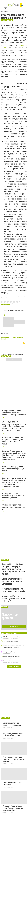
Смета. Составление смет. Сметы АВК (12, 784)
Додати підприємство (14, 666)
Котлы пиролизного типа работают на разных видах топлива (13, 759)
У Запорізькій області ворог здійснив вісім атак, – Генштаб (13, 598)
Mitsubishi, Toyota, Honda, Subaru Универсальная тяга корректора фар (13, 808)
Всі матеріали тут (14, 626)
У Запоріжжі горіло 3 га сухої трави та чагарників (13, 590)
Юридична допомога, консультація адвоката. (11, 724)
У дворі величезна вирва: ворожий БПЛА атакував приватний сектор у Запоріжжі (14, 412)
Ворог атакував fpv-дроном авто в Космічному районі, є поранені (13, 468)
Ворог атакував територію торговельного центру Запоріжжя (14, 581)
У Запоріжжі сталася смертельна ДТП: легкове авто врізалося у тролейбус (14, 495)
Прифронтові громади (10, 616)
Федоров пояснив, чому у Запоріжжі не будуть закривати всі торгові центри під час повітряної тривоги (13, 569)
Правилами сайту (6, 355)
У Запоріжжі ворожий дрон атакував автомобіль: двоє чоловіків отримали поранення (12, 440)
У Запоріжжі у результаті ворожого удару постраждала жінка (13, 507)
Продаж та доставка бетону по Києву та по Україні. (13, 735)
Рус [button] (6, 8)
